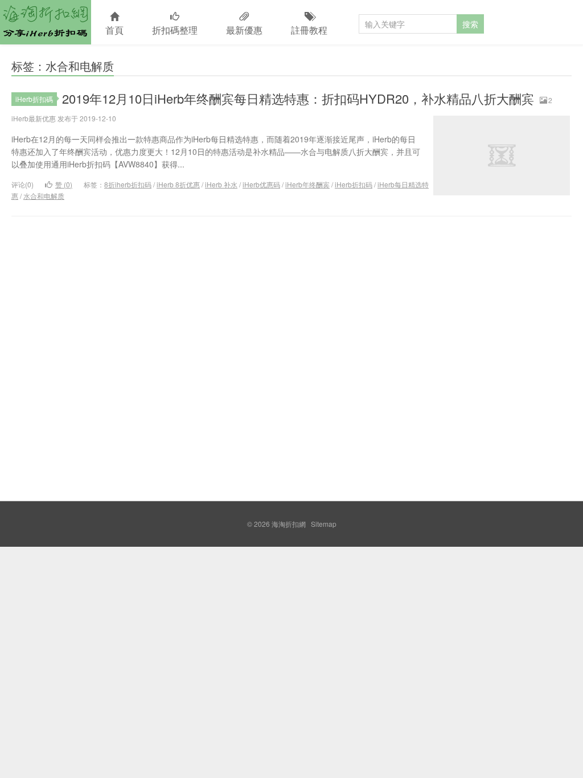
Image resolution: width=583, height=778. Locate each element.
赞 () (63, 184)
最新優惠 (244, 29)
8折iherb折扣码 (127, 184)
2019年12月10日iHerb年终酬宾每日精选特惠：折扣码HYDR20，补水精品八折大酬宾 (298, 98)
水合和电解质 (43, 195)
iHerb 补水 (221, 184)
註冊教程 (309, 29)
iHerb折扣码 (353, 184)
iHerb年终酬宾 (307, 184)
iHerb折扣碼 (34, 99)
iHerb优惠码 (261, 184)
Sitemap (323, 524)
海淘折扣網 (45, 22)
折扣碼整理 (175, 29)
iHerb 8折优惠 (178, 184)
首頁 (114, 29)
